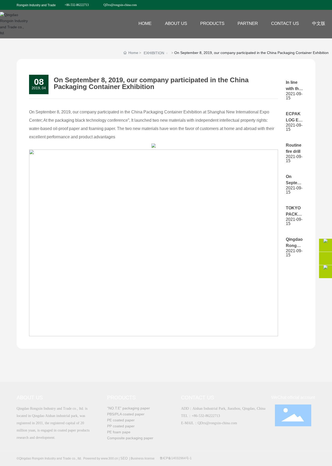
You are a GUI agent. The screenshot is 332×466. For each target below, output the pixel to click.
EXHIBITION (154, 53)
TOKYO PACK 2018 (293, 214)
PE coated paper (121, 420)
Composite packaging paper (130, 438)
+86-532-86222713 (77, 5)
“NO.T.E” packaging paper (128, 408)
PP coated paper (121, 426)
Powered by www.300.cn (100, 458)
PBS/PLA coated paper (125, 414)
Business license (143, 458)
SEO (124, 458)
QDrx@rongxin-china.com (120, 5)
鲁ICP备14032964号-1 (176, 458)
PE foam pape (118, 432)
